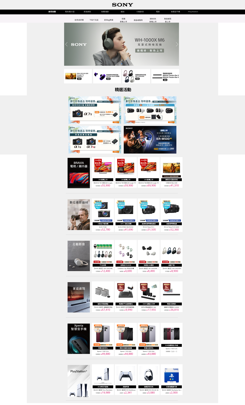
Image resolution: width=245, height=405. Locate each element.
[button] (117, 63)
